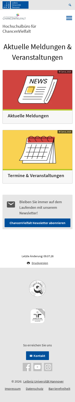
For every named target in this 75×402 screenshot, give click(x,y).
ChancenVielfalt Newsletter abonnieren (37, 223)
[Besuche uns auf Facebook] (26, 367)
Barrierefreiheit (59, 388)
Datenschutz (34, 388)
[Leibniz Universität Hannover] (15, 5)
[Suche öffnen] (70, 5)
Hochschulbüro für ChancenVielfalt (19, 29)
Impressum (13, 388)
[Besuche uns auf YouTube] (37, 367)
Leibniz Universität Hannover (43, 381)
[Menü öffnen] (69, 19)
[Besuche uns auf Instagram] (48, 367)
